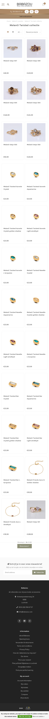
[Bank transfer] (21, 708)
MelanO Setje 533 (10, 145)
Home (9, 21)
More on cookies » (38, 716)
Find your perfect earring (24, 670)
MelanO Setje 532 (33, 145)
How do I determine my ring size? (24, 653)
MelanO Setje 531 (33, 522)
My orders (24, 684)
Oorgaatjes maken (24, 667)
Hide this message (25, 716)
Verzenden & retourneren (25, 642)
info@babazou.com (25, 612)
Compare (24, 694)
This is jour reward (24, 660)
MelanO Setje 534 (33, 103)
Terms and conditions (24, 646)
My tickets (24, 687)
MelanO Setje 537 (10, 61)
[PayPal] (28, 708)
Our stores (24, 656)
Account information (24, 680)
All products (24, 698)
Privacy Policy (24, 649)
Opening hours (24, 639)
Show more (24, 546)
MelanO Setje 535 (10, 103)
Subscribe (40, 572)
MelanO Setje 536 (33, 61)
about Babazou (24, 636)
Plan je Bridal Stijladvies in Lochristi (24, 663)
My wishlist (24, 691)
